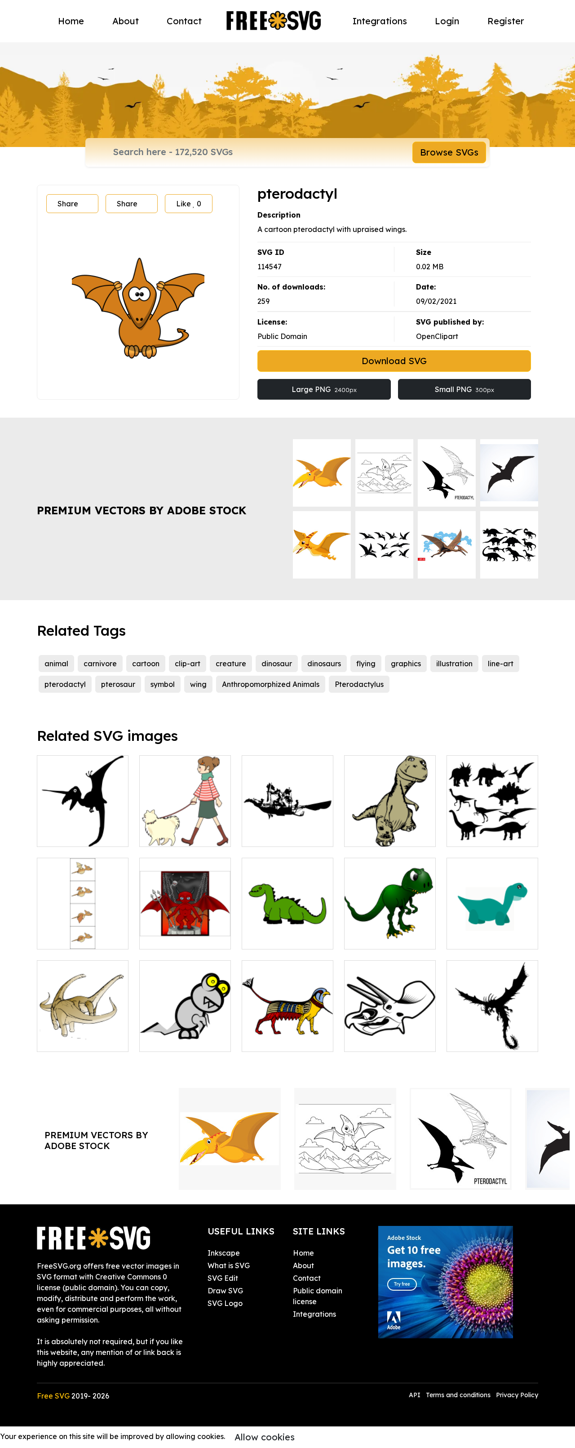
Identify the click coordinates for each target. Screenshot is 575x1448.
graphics (406, 663)
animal (56, 663)
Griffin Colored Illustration (287, 1034)
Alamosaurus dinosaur (83, 1034)
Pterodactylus (359, 684)
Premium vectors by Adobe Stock (141, 510)
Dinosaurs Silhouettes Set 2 (493, 829)
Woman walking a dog (185, 829)
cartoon (145, 663)
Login (447, 21)
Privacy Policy (517, 1395)
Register (505, 21)
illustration (454, 663)
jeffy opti (472, 936)
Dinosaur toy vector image (287, 931)
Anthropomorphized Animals (270, 684)
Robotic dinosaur (178, 1039)
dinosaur (276, 663)
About (125, 21)
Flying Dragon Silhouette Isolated (492, 1034)
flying (366, 663)
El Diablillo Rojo (176, 936)
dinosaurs (324, 663)
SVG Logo (225, 1303)
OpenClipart (437, 336)
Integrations (380, 21)
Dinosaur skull (378, 1039)
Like (188, 203)
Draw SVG (225, 1290)
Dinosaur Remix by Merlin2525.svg (390, 931)
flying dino (65, 834)
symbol (162, 684)
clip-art (187, 663)
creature (231, 663)
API (415, 1395)
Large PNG (324, 389)
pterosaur (118, 684)
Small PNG (464, 389)
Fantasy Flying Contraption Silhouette (287, 823)
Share (68, 203)
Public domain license (317, 1296)
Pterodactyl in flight (81, 936)
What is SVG (229, 1265)
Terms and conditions (458, 1395)
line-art (500, 663)
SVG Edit (223, 1278)
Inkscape (224, 1252)
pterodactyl (65, 684)
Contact (184, 21)
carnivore (100, 663)
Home (71, 21)
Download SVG (394, 360)
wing (198, 684)
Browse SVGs (449, 152)
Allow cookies (264, 1437)
